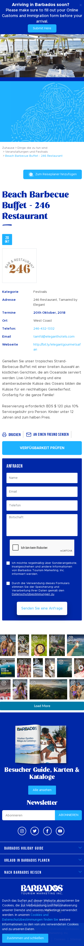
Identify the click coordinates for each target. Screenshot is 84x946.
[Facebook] (47, 831)
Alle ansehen (42, 790)
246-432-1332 (43, 328)
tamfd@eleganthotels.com (54, 336)
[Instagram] (22, 831)
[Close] (80, 4)
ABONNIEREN (68, 815)
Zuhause (8, 148)
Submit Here (42, 28)
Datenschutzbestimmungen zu (33, 594)
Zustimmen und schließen (25, 938)
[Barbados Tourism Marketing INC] (42, 889)
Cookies (36, 915)
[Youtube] (60, 831)
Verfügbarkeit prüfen (42, 448)
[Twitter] (34, 831)
